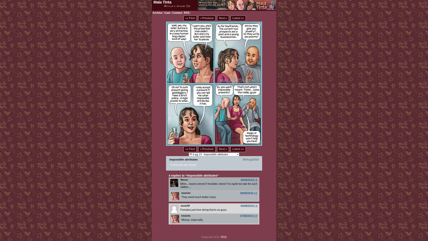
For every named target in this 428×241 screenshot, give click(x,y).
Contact (177, 12)
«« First (190, 18)
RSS (187, 12)
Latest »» (238, 18)
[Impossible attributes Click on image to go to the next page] (214, 84)
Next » (223, 18)
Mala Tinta (162, 2)
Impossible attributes (183, 159)
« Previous (207, 18)
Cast (167, 12)
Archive (158, 12)
